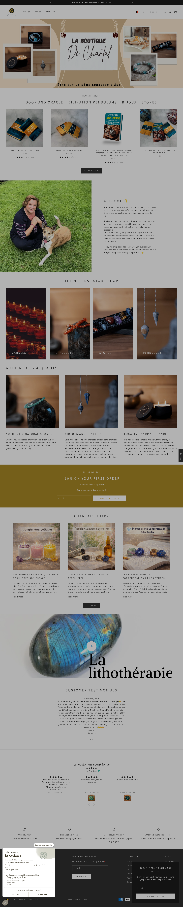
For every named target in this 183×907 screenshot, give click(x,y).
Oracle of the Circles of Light (24, 150)
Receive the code (109, 498)
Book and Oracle (44, 102)
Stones (149, 102)
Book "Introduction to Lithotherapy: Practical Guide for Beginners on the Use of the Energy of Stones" (114, 152)
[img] (91, 768)
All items (91, 605)
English (153, 12)
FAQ (128, 869)
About (129, 861)
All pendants (91, 170)
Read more (18, 597)
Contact (130, 865)
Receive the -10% (155, 896)
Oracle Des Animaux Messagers (69, 150)
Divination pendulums (92, 102)
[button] (89, 804)
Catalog (26, 12)
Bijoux (129, 102)
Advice (38, 12)
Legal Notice (169, 861)
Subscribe (81, 876)
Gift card (50, 12)
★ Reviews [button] (181, 455)
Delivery (130, 874)
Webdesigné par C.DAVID (78, 899)
